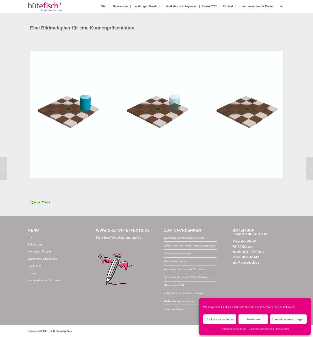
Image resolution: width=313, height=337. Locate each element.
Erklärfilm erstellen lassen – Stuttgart (184, 293)
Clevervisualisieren (175, 261)
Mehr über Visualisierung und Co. (119, 237)
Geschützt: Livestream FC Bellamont (184, 269)
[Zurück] (39, 114)
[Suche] (281, 6)
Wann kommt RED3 (174, 285)
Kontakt (32, 273)
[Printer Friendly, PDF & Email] (40, 202)
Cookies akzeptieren (219, 319)
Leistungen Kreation (40, 251)
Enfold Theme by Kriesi (60, 331)
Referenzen (35, 244)
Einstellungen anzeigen (288, 319)
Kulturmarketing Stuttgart (178, 253)
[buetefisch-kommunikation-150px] (45, 6)
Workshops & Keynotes (42, 258)
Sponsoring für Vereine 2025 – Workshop (186, 277)
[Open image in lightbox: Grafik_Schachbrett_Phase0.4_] (204, 173)
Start (31, 237)
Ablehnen (253, 319)
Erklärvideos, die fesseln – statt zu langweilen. (189, 245)
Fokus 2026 (35, 266)
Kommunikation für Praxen (44, 280)
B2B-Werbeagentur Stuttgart (179, 301)
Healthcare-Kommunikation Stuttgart (184, 237)
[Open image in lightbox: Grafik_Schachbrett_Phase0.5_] (114, 173)
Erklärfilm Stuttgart (174, 309)
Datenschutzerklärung (233, 328)
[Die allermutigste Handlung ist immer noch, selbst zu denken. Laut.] (3, 168)
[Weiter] (273, 114)
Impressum (282, 328)
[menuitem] (104, 6)
